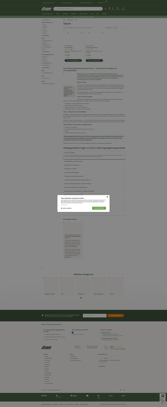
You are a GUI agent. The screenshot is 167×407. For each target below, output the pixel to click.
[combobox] (107, 196)
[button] (66, 208)
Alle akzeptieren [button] (99, 208)
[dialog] (83, 203)
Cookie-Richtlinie (64, 204)
